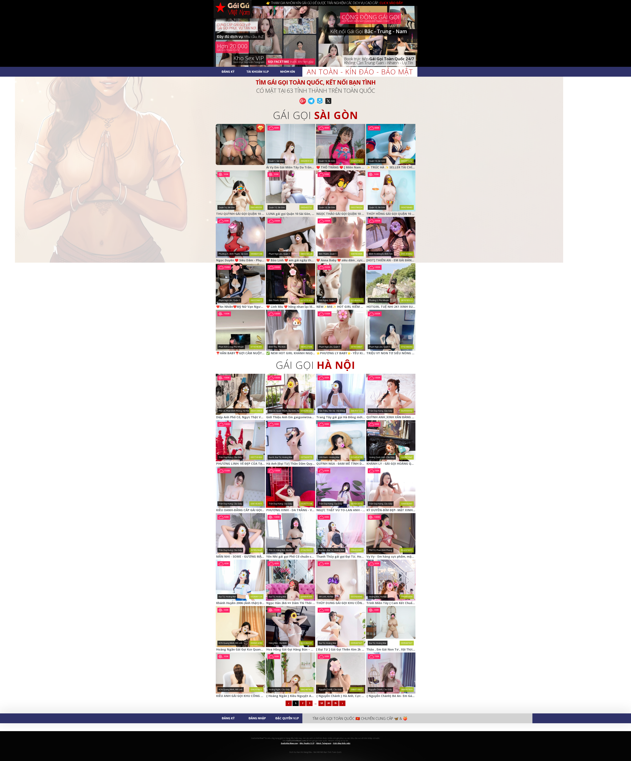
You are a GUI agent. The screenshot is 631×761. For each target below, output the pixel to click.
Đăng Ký (228, 71)
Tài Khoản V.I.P (257, 71)
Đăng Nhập (257, 718)
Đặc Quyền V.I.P (287, 718)
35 (335, 703)
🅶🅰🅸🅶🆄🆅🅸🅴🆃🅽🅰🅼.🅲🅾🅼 (236, 13)
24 (328, 703)
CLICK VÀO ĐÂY (391, 3)
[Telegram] (311, 104)
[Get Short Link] (303, 104)
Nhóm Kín (287, 71)
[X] (328, 104)
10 (321, 703)
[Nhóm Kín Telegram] (320, 104)
